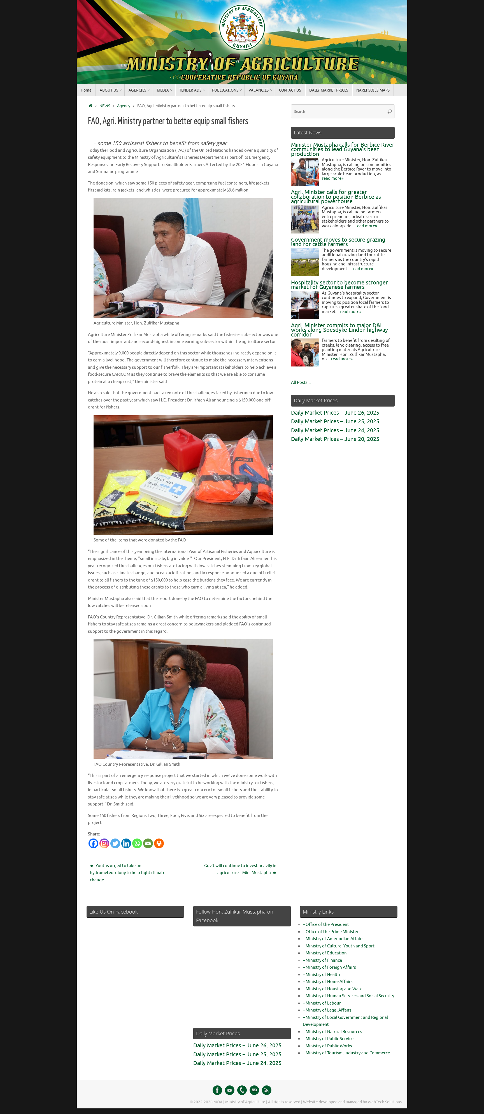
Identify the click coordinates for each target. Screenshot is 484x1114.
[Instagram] (104, 843)
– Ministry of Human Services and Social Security (348, 996)
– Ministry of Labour (322, 1003)
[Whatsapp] (137, 843)
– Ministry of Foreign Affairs (329, 967)
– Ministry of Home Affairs (328, 981)
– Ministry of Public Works (327, 1046)
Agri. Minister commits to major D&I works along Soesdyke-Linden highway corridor (339, 330)
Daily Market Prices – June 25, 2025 (335, 421)
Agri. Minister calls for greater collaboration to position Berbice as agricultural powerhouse (336, 197)
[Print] (159, 843)
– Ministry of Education (325, 953)
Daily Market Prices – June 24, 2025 (335, 430)
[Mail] (254, 1090)
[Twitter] (115, 843)
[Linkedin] (126, 843)
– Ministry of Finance (322, 960)
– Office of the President (326, 924)
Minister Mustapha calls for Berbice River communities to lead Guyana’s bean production (342, 149)
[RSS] (266, 1090)
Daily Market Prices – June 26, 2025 (335, 412)
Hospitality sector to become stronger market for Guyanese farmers (339, 285)
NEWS (104, 106)
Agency (123, 106)
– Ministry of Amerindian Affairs (333, 939)
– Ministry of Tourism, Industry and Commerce (346, 1053)
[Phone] (242, 1090)
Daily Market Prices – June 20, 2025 (335, 439)
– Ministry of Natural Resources (332, 1031)
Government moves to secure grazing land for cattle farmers (338, 242)
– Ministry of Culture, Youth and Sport (338, 946)
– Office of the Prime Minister (331, 932)
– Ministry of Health (321, 974)
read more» (332, 178)
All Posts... (301, 382)
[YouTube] (229, 1090)
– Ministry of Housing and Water (333, 989)
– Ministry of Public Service (328, 1038)
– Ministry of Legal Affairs (327, 1010)
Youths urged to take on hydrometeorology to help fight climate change (127, 873)
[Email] (148, 843)
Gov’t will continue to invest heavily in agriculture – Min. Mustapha (240, 869)
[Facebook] (93, 843)
